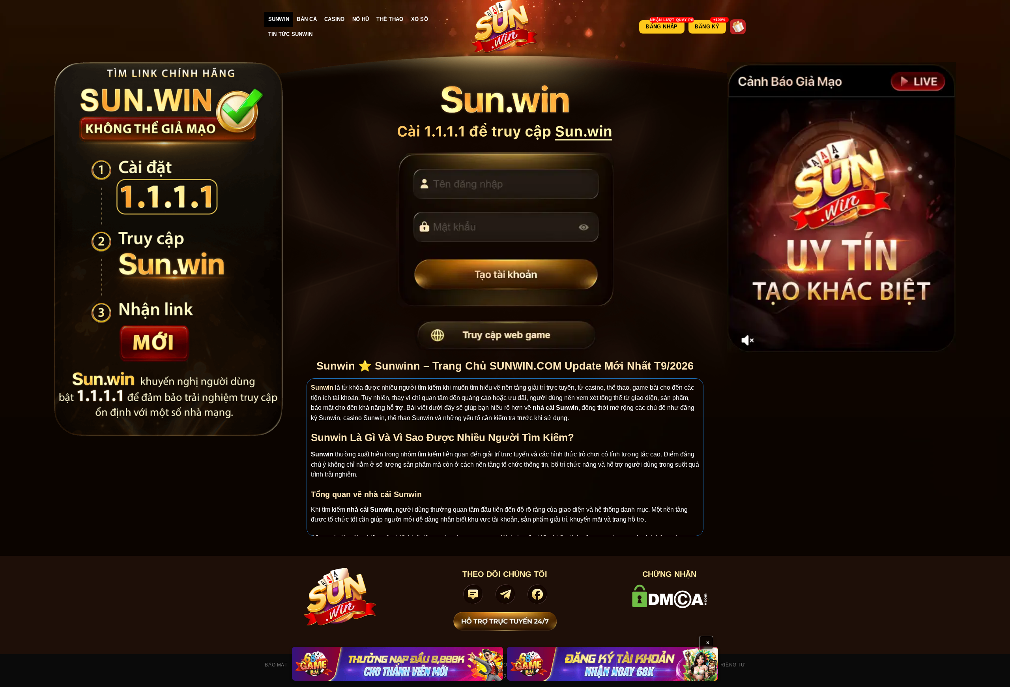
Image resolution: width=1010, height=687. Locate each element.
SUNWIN (279, 19)
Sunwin (322, 387)
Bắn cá (307, 19)
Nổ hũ (360, 19)
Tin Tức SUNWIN (290, 34)
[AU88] (397, 664)
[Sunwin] (505, 27)
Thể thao (389, 19)
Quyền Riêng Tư (723, 665)
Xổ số (419, 19)
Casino (334, 19)
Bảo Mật (276, 665)
